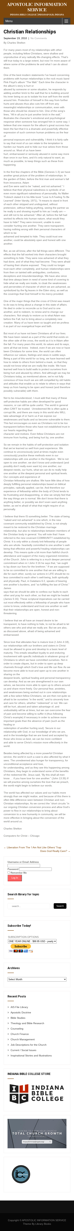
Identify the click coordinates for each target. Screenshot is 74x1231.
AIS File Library (19, 1007)
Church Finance (20, 1034)
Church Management (23, 1039)
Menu (9, 21)
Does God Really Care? (55, 851)
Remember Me (18, 872)
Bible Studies (18, 1017)
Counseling (17, 1028)
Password (13, 869)
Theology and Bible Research (27, 1023)
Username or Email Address (23, 862)
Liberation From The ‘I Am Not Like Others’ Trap (32, 847)
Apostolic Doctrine (21, 1012)
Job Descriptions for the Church (29, 1044)
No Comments (39, 38)
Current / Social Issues (23, 1050)
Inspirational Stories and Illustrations (31, 1055)
